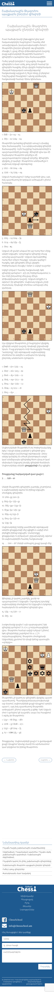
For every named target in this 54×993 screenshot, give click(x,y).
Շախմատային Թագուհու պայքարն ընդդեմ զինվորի (26, 865)
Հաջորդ (45, 760)
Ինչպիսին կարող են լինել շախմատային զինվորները (27, 861)
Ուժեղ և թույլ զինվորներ (14, 869)
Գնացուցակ (27, 900)
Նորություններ (27, 910)
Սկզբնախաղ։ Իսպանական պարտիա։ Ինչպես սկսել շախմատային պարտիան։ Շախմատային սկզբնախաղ (27, 854)
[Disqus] (27, 799)
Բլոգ (27, 903)
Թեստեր (27, 906)
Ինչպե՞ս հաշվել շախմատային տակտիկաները (24, 848)
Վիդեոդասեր (27, 896)
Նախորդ (9, 760)
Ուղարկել (45, 967)
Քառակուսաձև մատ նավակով (17, 873)
